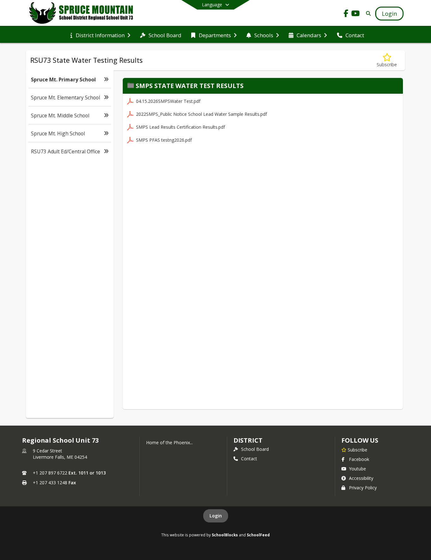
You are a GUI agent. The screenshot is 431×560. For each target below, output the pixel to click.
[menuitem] (100, 35)
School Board (255, 449)
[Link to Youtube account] (355, 14)
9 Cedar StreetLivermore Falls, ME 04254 (60, 454)
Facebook (359, 459)
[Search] (367, 13)
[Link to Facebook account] (346, 14)
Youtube (357, 469)
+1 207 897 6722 (50, 473)
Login (216, 516)
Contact (249, 459)
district (248, 440)
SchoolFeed (258, 534)
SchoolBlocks (225, 534)
